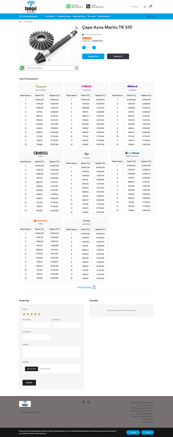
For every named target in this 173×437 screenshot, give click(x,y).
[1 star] (24, 314)
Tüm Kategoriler (29, 16)
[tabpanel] (49, 45)
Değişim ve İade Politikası (141, 410)
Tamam (147, 432)
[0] (150, 6)
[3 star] (31, 314)
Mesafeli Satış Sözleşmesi (141, 402)
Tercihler (133, 432)
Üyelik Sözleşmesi (145, 413)
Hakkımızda (147, 422)
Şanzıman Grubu (79, 16)
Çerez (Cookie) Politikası (142, 416)
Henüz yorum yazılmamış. (93, 34)
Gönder (29, 382)
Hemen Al (118, 56)
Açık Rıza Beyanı (145, 405)
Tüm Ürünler (50, 16)
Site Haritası (147, 419)
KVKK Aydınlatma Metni (142, 408)
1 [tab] (49, 60)
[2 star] (28, 314)
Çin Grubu (91, 16)
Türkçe (135, 6)
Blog (152, 16)
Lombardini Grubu (64, 16)
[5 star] (39, 314)
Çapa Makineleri (104, 16)
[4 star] (35, 314)
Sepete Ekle (93, 56)
